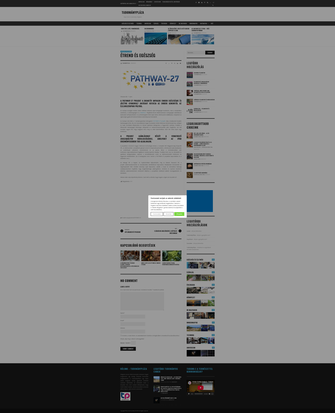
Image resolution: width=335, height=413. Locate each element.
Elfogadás (179, 214)
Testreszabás (157, 214)
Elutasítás (168, 214)
